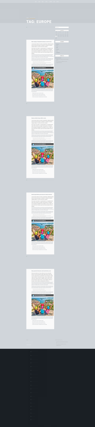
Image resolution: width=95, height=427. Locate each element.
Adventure (57, 44)
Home (35, 1)
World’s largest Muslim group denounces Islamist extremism (42, 194)
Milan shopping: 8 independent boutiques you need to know (42, 41)
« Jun (56, 38)
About (39, 1)
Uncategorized (58, 52)
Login (54, 1)
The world (57, 49)
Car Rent (50, 1)
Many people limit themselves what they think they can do (41, 270)
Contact (57, 1)
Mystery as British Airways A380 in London (39, 118)
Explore (57, 47)
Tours (42, 1)
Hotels (46, 1)
